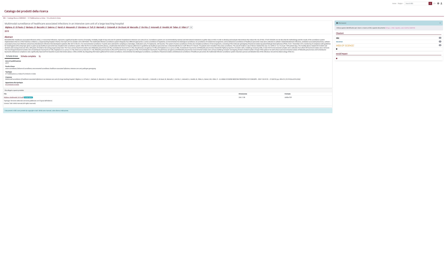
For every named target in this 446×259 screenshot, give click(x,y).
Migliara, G (9, 27)
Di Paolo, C (20, 27)
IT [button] (434, 3)
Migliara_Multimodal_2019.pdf (13, 97)
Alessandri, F (71, 27)
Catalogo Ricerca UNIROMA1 (17, 18)
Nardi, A (61, 27)
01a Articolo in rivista (54, 18)
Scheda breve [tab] (12, 56)
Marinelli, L (101, 27)
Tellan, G (176, 27)
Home (394, 3)
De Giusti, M (123, 27)
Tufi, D (92, 27)
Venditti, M (167, 27)
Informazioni (342, 23)
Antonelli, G (156, 27)
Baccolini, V (41, 27)
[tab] (39, 56)
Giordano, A (83, 27)
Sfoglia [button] (400, 3)
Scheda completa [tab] (28, 56)
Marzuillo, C (135, 27)
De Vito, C (145, 27)
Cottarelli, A (112, 27)
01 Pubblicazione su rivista (36, 18)
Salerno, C (52, 27)
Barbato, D (30, 27)
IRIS (4, 18)
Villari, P (184, 27)
